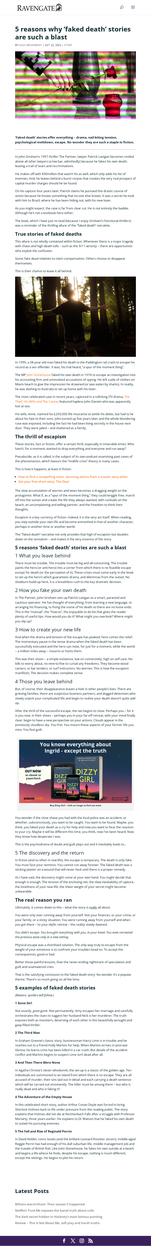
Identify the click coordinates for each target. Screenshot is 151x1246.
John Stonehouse (39, 375)
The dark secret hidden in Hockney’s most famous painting (58, 1217)
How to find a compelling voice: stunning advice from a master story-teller (73, 477)
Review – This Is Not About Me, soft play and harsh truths (57, 1223)
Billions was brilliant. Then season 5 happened (50, 1204)
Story (68, 45)
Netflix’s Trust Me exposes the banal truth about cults (54, 1210)
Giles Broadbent (30, 45)
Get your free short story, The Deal (43, 481)
